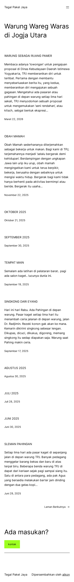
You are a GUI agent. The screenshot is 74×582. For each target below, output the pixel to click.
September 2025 (16, 237)
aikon (66, 574)
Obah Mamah (14, 136)
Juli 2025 (11, 393)
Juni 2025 (11, 418)
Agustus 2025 (15, 368)
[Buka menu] (67, 7)
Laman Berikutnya (57, 506)
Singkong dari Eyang (21, 301)
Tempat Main (14, 262)
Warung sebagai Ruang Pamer (28, 56)
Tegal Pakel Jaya (15, 7)
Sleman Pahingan (18, 444)
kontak (12, 544)
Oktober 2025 (15, 212)
